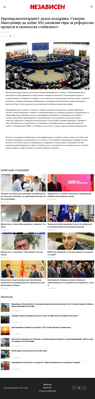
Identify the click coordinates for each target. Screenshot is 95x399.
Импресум (47, 385)
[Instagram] (84, 388)
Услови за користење (47, 391)
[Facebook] (74, 388)
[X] (79, 388)
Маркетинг (47, 388)
